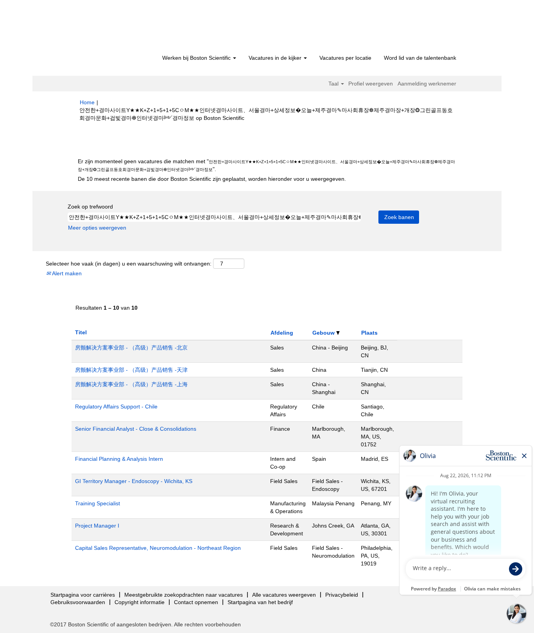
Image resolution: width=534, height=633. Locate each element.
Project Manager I (97, 525)
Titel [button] (81, 332)
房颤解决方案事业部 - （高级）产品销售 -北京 (131, 347)
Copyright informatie (140, 602)
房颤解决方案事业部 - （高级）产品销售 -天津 (131, 370)
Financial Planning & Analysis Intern (119, 459)
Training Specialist (97, 503)
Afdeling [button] (282, 333)
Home (87, 102)
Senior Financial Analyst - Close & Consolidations (135, 429)
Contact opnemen (196, 602)
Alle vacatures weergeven (284, 595)
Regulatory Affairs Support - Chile (116, 406)
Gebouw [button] (324, 333)
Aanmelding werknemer (427, 83)
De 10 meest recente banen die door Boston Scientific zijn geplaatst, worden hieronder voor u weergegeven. (212, 179)
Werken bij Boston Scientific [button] (197, 58)
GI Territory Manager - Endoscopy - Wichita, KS (133, 481)
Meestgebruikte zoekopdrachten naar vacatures (183, 595)
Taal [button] (334, 83)
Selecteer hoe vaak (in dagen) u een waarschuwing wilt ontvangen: (128, 263)
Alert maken (66, 273)
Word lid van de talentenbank (420, 58)
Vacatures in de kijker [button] (276, 58)
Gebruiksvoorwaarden (77, 602)
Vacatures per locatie (345, 58)
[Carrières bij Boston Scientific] (124, 28)
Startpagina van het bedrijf (260, 602)
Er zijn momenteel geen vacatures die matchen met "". (266, 165)
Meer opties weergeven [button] (97, 228)
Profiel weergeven (370, 83)
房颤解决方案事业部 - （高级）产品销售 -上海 (131, 384)
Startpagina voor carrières (82, 595)
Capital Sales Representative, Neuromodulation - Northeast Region (158, 548)
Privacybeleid (341, 595)
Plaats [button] (369, 333)
